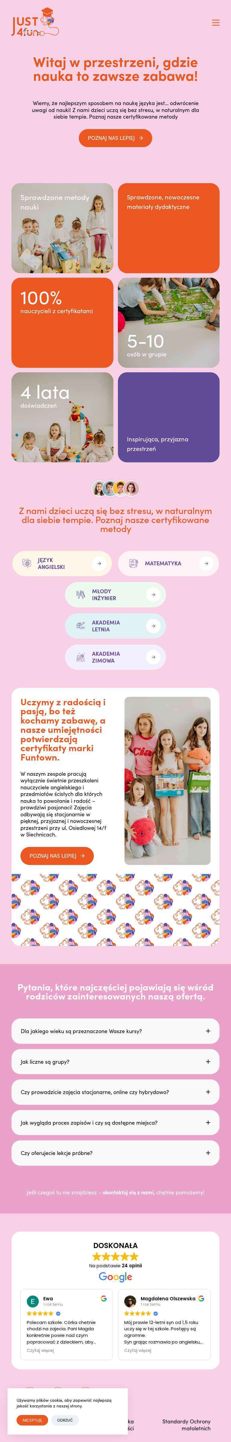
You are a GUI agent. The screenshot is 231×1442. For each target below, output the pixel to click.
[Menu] (216, 22)
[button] (115, 1031)
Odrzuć (65, 1420)
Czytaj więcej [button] (40, 1350)
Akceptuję (32, 1420)
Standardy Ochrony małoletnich (186, 1425)
